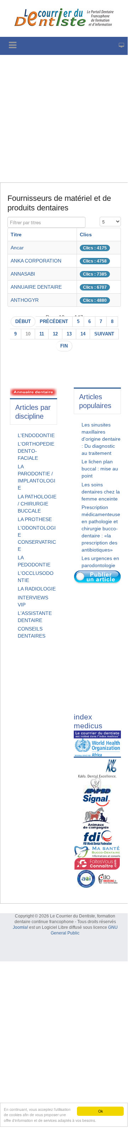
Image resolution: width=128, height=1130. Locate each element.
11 (41, 334)
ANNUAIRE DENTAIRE (36, 287)
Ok (100, 1111)
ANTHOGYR (25, 300)
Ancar (17, 247)
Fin (64, 346)
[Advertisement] (64, 118)
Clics (86, 234)
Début (23, 321)
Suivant (104, 334)
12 (55, 334)
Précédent (54, 321)
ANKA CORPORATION (36, 261)
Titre (16, 234)
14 (82, 334)
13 (69, 334)
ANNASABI (23, 274)
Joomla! (20, 927)
